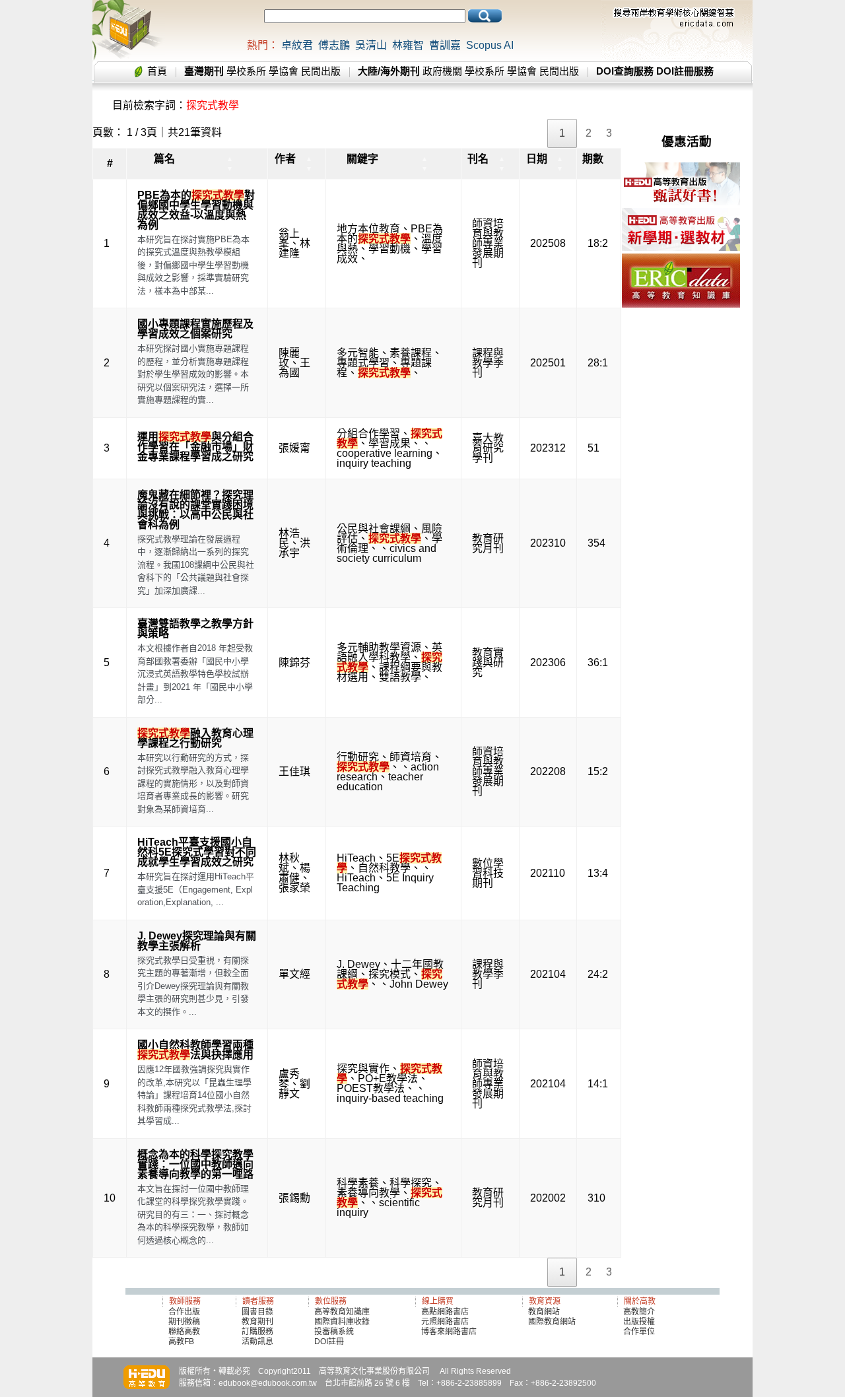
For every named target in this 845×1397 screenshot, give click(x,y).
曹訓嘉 (445, 45)
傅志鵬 (334, 45)
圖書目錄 (257, 1311)
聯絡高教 (184, 1331)
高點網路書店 (446, 1311)
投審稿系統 (334, 1331)
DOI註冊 (329, 1341)
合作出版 (184, 1311)
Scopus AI (490, 45)
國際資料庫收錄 (342, 1321)
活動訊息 (257, 1341)
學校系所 (246, 71)
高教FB (181, 1341)
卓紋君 (297, 45)
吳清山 (371, 45)
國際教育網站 (552, 1321)
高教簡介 (639, 1311)
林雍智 (408, 45)
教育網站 (544, 1311)
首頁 (157, 71)
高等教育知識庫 (342, 1311)
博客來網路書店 (449, 1331)
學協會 (283, 71)
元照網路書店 (445, 1321)
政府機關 (442, 71)
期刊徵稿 (184, 1321)
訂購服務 (257, 1331)
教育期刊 (257, 1321)
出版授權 (639, 1321)
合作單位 (639, 1331)
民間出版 (321, 71)
